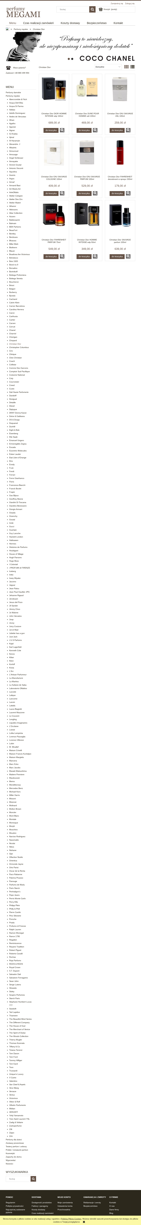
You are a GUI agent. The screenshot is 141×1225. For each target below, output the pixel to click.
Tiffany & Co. (14, 1046)
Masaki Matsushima (18, 771)
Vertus (12, 1095)
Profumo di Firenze (17, 926)
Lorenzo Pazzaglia (17, 736)
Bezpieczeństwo (90, 1206)
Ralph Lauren (15, 929)
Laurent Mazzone (17, 712)
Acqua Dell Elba (16, 103)
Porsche (12, 919)
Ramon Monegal (16, 933)
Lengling (13, 719)
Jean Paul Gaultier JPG (19, 592)
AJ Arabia (13, 134)
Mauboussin (14, 778)
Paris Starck (14, 888)
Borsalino (13, 268)
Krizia (11, 668)
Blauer (12, 251)
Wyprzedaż (11, 1160)
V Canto (12, 1077)
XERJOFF (13, 1112)
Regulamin (10, 1202)
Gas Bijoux (14, 495)
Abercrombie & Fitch (18, 99)
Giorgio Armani (15, 509)
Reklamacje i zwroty (92, 1202)
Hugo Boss (14, 561)
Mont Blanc (14, 816)
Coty (11, 378)
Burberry (13, 292)
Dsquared (13, 423)
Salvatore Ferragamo (18, 978)
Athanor (12, 206)
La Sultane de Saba (17, 685)
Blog (111, 1213)
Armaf (11, 182)
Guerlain (13, 530)
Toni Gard (13, 1064)
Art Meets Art (15, 189)
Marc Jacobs (14, 767)
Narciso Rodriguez (17, 836)
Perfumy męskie (13, 96)
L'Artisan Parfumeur (18, 674)
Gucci (11, 526)
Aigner (12, 130)
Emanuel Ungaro (16, 440)
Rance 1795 (14, 936)
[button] (62, 130)
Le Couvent (14, 716)
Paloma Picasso (16, 878)
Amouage (13, 154)
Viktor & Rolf (14, 1102)
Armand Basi (14, 185)
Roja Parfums (15, 960)
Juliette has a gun (17, 633)
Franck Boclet (15, 488)
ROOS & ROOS (16, 964)
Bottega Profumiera (17, 275)
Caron (12, 313)
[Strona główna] (24, 11)
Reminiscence (15, 943)
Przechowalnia (64, 1209)
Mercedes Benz (16, 788)
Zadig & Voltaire (16, 1122)
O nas (112, 1206)
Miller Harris (14, 795)
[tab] (69, 59)
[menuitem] (13, 23)
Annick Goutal (15, 165)
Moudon (12, 833)
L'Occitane (13, 726)
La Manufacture (16, 678)
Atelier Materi (15, 203)
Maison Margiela (16, 757)
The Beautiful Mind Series (20, 1019)
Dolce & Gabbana (17, 416)
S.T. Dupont (14, 971)
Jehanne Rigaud (16, 595)
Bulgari (12, 289)
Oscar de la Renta (17, 871)
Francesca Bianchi (17, 485)
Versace (12, 1091)
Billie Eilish (13, 244)
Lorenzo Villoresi (16, 740)
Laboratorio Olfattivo (18, 688)
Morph (12, 826)
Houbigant (13, 550)
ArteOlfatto (14, 192)
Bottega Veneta (16, 278)
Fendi (11, 471)
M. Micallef (14, 747)
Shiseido (13, 988)
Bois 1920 (13, 261)
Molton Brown (15, 809)
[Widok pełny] (132, 67)
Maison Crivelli (15, 750)
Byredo (12, 296)
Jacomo (12, 581)
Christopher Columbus (19, 347)
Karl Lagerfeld (15, 647)
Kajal (11, 643)
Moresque (13, 823)
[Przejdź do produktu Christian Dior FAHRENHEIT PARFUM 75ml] (54, 219)
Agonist (12, 127)
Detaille (12, 402)
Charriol (12, 333)
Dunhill (12, 426)
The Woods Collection (18, 1036)
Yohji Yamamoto (16, 1115)
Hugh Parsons (15, 557)
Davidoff (12, 395)
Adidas (12, 110)
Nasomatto (14, 840)
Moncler (12, 812)
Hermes (12, 544)
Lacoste (12, 692)
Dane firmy (114, 1209)
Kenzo (12, 654)
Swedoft (12, 1009)
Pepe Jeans (14, 895)
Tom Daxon (14, 1053)
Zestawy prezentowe (15, 1143)
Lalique (12, 695)
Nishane (12, 850)
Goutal (12, 519)
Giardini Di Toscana (17, 502)
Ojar (11, 854)
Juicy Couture (15, 626)
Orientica (13, 860)
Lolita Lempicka (16, 733)
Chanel (12, 330)
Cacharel (13, 299)
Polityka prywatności (14, 1206)
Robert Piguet (15, 950)
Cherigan (13, 337)
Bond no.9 (13, 265)
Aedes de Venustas (17, 116)
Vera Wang (14, 1088)
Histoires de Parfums (18, 547)
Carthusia (13, 316)
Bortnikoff (13, 271)
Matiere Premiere (16, 774)
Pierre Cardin (15, 912)
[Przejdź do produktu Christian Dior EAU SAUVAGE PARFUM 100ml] (87, 156)
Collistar (12, 364)
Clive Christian (15, 358)
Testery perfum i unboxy (16, 1146)
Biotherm (13, 247)
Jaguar (12, 585)
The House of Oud (17, 1026)
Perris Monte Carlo (17, 898)
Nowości (9, 1164)
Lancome (13, 699)
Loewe (12, 730)
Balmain (12, 223)
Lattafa (12, 705)
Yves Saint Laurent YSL (19, 1119)
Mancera (13, 761)
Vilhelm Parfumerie (17, 1105)
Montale (12, 819)
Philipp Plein (14, 905)
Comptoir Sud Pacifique (19, 371)
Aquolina (13, 172)
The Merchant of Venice (19, 1029)
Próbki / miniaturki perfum (17, 1150)
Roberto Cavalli (16, 953)
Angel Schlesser (16, 158)
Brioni (11, 285)
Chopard (13, 340)
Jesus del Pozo (15, 602)
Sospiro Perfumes (17, 995)
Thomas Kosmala (17, 1043)
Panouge (13, 881)
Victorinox (13, 1098)
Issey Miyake (15, 578)
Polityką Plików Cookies (71, 1219)
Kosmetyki (10, 1153)
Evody (12, 464)
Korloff (12, 664)
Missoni (12, 798)
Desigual (13, 399)
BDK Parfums (15, 227)
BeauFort (13, 230)
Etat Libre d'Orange (17, 457)
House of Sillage (16, 554)
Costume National (17, 375)
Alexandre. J (14, 144)
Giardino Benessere (18, 506)
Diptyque (13, 409)
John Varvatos (15, 616)
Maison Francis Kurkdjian (20, 754)
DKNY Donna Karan (18, 413)
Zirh (11, 1136)
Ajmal (11, 137)
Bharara (12, 240)
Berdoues (13, 237)
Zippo (11, 1133)
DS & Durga (14, 420)
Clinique (12, 354)
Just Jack (13, 637)
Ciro (11, 351)
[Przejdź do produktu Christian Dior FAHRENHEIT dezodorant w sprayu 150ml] (120, 156)
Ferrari (12, 475)
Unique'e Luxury (16, 1074)
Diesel (12, 406)
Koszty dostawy (38, 1209)
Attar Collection (15, 213)
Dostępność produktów (42, 1202)
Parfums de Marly (17, 885)
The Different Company (19, 1022)
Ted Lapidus (14, 1012)
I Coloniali (13, 564)
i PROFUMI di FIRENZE (19, 568)
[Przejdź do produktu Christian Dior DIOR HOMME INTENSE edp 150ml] (54, 93)
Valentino (13, 1081)
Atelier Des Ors (15, 199)
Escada (12, 447)
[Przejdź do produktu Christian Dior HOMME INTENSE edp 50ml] (87, 219)
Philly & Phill (14, 909)
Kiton (11, 661)
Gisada (12, 513)
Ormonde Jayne (16, 864)
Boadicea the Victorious (19, 254)
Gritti (11, 523)
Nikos (11, 847)
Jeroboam (13, 599)
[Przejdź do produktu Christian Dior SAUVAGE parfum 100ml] (120, 219)
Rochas (12, 957)
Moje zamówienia (65, 1202)
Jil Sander (13, 606)
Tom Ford (13, 1057)
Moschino (13, 829)
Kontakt (112, 1202)
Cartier (12, 320)
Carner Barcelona (17, 306)
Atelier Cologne (16, 196)
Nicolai (12, 843)
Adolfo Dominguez (17, 113)
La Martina (14, 681)
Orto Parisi (13, 867)
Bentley (12, 234)
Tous (11, 1067)
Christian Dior (15, 344)
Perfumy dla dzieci (14, 1139)
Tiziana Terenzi (15, 1050)
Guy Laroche (15, 533)
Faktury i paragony (40, 1206)
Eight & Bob (14, 430)
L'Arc (11, 671)
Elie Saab (13, 437)
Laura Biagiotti (15, 709)
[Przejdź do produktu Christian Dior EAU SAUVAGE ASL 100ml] (120, 93)
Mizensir (13, 802)
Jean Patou (14, 588)
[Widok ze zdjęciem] (126, 67)
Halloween (13, 540)
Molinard (13, 805)
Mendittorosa (15, 785)
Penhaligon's (14, 891)
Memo (12, 781)
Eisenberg (13, 433)
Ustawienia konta (65, 1206)
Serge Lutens (15, 984)
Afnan (11, 120)
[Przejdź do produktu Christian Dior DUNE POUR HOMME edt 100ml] (87, 93)
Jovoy (11, 623)
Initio (11, 575)
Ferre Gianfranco (16, 478)
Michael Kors (15, 792)
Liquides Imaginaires (18, 723)
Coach (12, 361)
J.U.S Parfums (15, 640)
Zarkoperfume (15, 1126)
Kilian (11, 657)
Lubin (11, 743)
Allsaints (12, 147)
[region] (70, 46)
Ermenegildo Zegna (17, 444)
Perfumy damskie (13, 92)
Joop (11, 619)
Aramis (12, 175)
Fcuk (11, 468)
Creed (12, 385)
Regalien (13, 940)
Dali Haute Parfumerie (19, 392)
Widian (12, 1108)
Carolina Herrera (16, 309)
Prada (11, 922)
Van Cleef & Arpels (17, 1084)
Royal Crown (14, 967)
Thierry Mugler (15, 1040)
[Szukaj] (92, 9)
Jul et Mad (13, 630)
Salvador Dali (15, 974)
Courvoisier (14, 382)
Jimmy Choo (14, 609)
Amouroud (13, 151)
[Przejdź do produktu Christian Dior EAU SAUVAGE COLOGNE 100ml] (54, 156)
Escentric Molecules (18, 451)
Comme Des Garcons (18, 368)
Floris (11, 482)
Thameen (13, 1015)
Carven (12, 323)
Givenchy (13, 516)
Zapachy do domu (14, 1157)
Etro (11, 461)
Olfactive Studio (16, 857)
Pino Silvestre (15, 916)
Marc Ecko (13, 764)
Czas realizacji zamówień (43, 1213)
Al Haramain (14, 141)
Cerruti (12, 327)
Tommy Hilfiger (15, 1060)
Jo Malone (13, 612)
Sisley (11, 991)
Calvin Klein (14, 302)
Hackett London (16, 537)
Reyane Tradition (16, 947)
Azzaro (12, 216)
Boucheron (14, 282)
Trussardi (13, 1071)
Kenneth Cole (15, 650)
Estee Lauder (15, 454)
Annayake (13, 161)
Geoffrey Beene (16, 499)
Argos (11, 178)
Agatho (12, 123)
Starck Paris (14, 998)
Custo (11, 389)
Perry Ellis (13, 902)
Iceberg (12, 571)
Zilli (10, 1129)
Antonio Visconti (16, 168)
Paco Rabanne (15, 874)
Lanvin (12, 702)
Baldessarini (14, 220)
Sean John (14, 981)
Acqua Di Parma (16, 106)
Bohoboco (13, 258)
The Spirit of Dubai (17, 1033)
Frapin (12, 492)
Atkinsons (13, 209)
